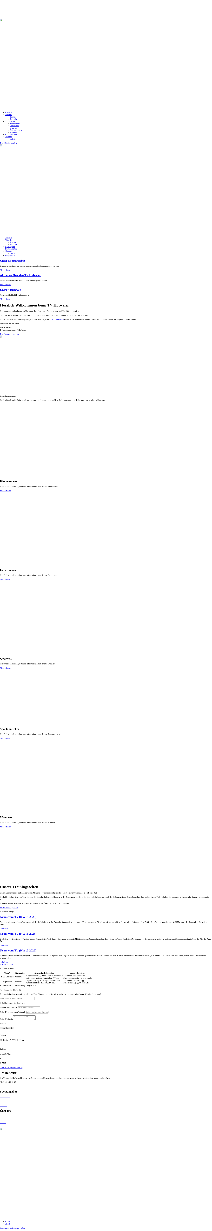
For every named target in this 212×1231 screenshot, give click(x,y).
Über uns (8, 137)
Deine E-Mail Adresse (8, 1007)
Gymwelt (13, 128)
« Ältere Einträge (6, 964)
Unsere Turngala (10, 289)
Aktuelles (8, 115)
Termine (13, 117)
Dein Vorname (5, 998)
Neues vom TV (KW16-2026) (18, 933)
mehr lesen (4, 928)
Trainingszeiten (11, 134)
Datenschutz (14, 1228)
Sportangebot (10, 121)
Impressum (4, 1228)
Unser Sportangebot (12, 260)
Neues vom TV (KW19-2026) (18, 917)
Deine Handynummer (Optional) (12, 1012)
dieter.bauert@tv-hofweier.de (11, 1068)
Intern (23, 1228)
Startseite (8, 112)
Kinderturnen (15, 123)
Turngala (13, 119)
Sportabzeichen (16, 130)
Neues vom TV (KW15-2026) (18, 950)
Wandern (13, 132)
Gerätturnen (14, 126)
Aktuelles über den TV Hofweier (20, 275)
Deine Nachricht (6, 1019)
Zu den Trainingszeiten (9, 907)
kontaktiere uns (58, 319)
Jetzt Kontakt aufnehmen (9, 334)
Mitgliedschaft (10, 255)
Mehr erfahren (5, 270)
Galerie (12, 139)
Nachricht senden (7, 1028)
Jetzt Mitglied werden (8, 143)
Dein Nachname (6, 1003)
